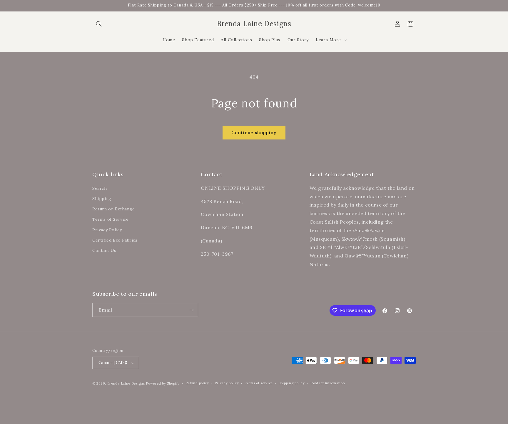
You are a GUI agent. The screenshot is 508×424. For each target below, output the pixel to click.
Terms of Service (110, 219)
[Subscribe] (191, 310)
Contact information (327, 383)
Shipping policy (292, 383)
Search (99, 188)
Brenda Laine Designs (126, 383)
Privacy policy (227, 383)
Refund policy (197, 383)
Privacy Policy (107, 229)
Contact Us (104, 250)
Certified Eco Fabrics (115, 239)
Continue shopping (254, 132)
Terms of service (259, 383)
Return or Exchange (113, 208)
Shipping (101, 198)
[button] (98, 23)
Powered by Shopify (163, 383)
